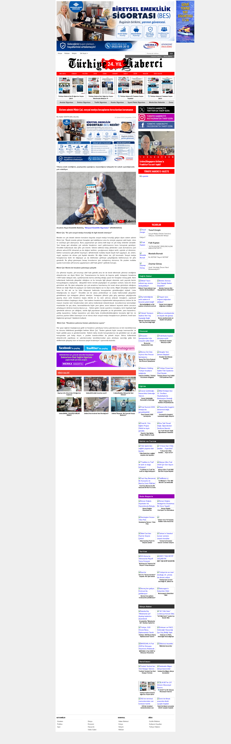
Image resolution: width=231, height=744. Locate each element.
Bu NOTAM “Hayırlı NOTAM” (158, 257)
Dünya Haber (146, 606)
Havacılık (91, 727)
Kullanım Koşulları (155, 724)
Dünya (90, 721)
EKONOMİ (115, 74)
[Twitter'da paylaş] (97, 347)
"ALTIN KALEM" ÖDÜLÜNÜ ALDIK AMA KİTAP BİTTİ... (160, 247)
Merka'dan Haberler (121, 102)
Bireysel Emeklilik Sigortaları (97, 228)
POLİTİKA (85, 74)
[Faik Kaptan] (143, 245)
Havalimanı (145, 661)
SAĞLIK (125, 74)
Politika (59, 724)
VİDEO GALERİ (158, 74)
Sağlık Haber (146, 276)
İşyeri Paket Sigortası (100, 102)
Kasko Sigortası (81, 102)
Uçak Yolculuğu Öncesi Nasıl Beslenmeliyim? (158, 268)
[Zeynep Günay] (143, 268)
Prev (141, 197)
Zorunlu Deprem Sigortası (143, 102)
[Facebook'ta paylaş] (70, 347)
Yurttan (143, 551)
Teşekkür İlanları (167, 56)
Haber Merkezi (124, 721)
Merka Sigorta (146, 56)
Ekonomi (144, 331)
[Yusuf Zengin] (143, 232)
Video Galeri (92, 730)
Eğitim (143, 386)
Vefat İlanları (156, 56)
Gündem (60, 721)
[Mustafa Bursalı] (143, 258)
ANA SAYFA (62, 74)
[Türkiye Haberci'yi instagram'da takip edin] (156, 117)
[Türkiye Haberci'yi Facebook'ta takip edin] (156, 125)
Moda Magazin (146, 496)
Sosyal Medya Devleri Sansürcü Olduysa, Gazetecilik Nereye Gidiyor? (155, 235)
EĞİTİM (135, 74)
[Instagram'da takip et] (123, 347)
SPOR (95, 74)
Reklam (67, 53)
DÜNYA (104, 74)
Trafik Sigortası (64, 102)
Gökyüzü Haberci (134, 56)
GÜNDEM (74, 74)
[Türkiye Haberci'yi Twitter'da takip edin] (156, 109)
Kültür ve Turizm (148, 441)
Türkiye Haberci (154, 727)
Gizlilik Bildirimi (154, 721)
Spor (58, 727)
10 (172, 157)
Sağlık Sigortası (164, 102)
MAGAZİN (145, 74)
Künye (60, 53)
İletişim (74, 53)
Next (172, 197)
